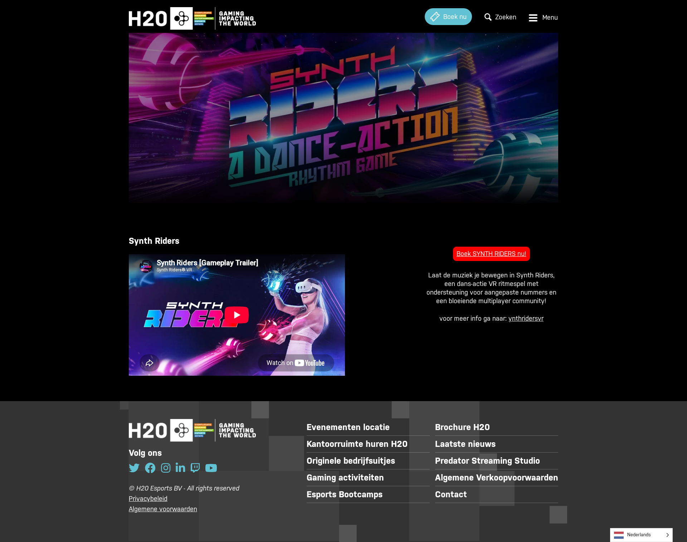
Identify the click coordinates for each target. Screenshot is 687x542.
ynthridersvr (526, 318)
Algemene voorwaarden (163, 509)
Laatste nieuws (465, 444)
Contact (451, 494)
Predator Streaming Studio (487, 461)
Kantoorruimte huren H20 (357, 444)
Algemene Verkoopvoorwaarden (496, 478)
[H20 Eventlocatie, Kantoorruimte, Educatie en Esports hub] (192, 16)
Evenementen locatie (348, 427)
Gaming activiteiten (345, 478)
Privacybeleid (148, 498)
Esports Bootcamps (345, 494)
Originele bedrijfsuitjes (351, 461)
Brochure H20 (462, 427)
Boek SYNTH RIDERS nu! (491, 253)
